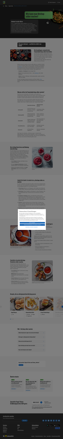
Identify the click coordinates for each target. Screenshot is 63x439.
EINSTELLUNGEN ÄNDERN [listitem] (32, 227)
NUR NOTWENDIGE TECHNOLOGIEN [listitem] (32, 224)
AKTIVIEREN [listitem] (32, 222)
